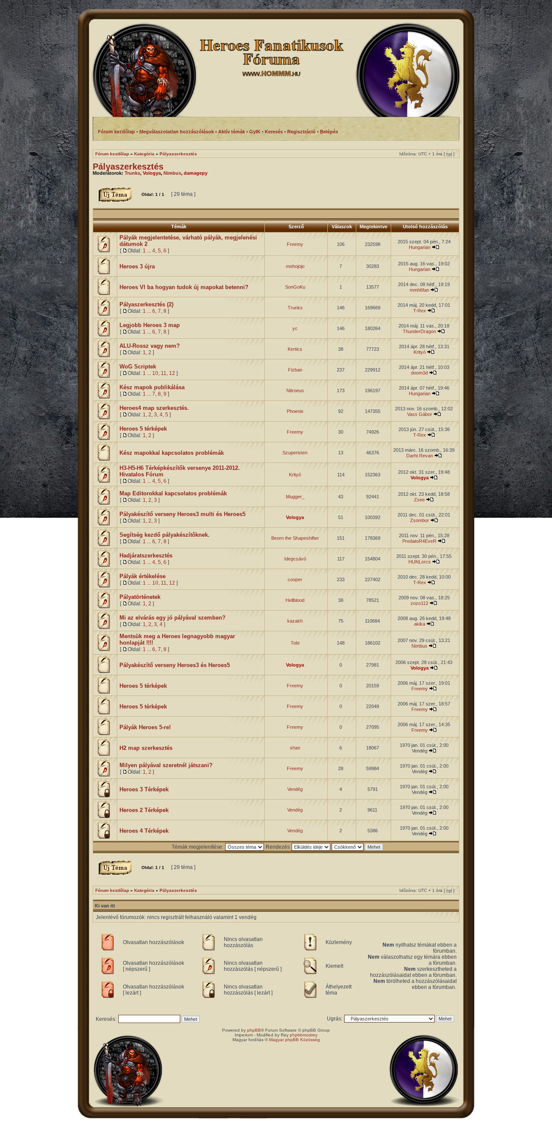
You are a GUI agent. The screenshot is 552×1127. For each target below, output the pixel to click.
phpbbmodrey (303, 1035)
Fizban (295, 369)
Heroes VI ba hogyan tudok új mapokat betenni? (183, 287)
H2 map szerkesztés (145, 748)
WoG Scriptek (137, 366)
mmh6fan (419, 290)
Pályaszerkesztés (178, 153)
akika (419, 623)
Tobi (295, 642)
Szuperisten (294, 452)
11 (163, 373)
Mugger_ (295, 496)
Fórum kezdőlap (112, 153)
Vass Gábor (419, 414)
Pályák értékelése (142, 576)
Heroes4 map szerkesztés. (154, 408)
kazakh (295, 620)
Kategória (144, 153)
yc (295, 328)
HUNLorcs (419, 561)
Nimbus (172, 173)
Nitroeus (295, 390)
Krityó (420, 352)
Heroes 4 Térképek (144, 831)
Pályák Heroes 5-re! (145, 727)
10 (155, 373)
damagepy (195, 173)
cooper (295, 579)
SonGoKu (295, 287)
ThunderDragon (419, 331)
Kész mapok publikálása (152, 387)
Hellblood (294, 600)
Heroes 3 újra (137, 266)
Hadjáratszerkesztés (145, 555)
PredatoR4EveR (419, 541)
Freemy (295, 244)
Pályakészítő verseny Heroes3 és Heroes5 (174, 665)
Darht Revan (419, 455)
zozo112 (419, 603)
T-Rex (419, 310)
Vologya (152, 173)
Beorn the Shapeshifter (295, 538)
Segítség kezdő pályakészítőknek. (164, 535)
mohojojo (295, 266)
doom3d (419, 372)
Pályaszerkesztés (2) (146, 304)
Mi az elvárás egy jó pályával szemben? (172, 617)
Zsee (419, 499)
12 (172, 373)
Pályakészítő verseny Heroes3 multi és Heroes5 (182, 514)
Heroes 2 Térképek (144, 810)
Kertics (295, 349)
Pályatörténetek (139, 597)
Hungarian (419, 247)
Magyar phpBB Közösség (294, 1039)
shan (295, 747)
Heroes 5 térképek (143, 428)
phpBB (254, 1030)
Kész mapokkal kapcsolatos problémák (171, 453)
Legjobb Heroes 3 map (149, 325)
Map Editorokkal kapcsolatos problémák (173, 493)
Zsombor (419, 520)
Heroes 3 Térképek (144, 789)
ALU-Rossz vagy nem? (149, 346)
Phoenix (295, 411)
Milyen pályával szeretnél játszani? (166, 765)
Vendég (295, 789)
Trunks (132, 173)
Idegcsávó (295, 558)
